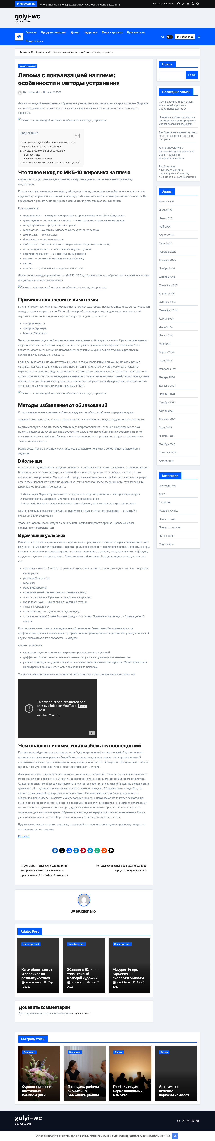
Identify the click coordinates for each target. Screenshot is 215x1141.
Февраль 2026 (167, 251)
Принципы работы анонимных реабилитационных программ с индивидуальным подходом (177, 120)
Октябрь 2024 (167, 302)
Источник (24, 836)
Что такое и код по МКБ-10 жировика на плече (49, 142)
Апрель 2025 (167, 293)
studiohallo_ (34, 92)
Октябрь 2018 (167, 444)
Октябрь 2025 (167, 277)
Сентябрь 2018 (168, 452)
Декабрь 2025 (167, 260)
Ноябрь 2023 (167, 394)
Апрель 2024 (167, 352)
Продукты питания (53, 32)
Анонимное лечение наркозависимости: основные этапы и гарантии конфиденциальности (176, 153)
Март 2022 (165, 427)
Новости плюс (167, 519)
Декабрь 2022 (167, 419)
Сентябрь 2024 (168, 310)
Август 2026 (166, 201)
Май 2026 (165, 226)
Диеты (75, 32)
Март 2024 (165, 360)
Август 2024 (166, 318)
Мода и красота (112, 32)
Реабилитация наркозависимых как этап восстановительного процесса (178, 136)
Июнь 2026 (166, 218)
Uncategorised (28, 65)
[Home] (19, 36)
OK (175, 1136)
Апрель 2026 (167, 235)
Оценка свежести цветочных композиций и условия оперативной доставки (176, 105)
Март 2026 (165, 243)
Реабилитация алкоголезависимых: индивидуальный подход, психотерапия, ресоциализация (178, 172)
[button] (199, 36)
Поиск (167, 64)
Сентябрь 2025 (168, 285)
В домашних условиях (40, 158)
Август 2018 (166, 461)
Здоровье (90, 32)
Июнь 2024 (166, 335)
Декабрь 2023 (167, 385)
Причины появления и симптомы (41, 146)
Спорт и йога (34, 41)
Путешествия (136, 32)
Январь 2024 (167, 377)
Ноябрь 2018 (166, 436)
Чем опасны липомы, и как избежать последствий (51, 162)
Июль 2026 (166, 210)
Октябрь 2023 (167, 402)
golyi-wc (27, 16)
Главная (31, 32)
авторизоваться (80, 1013)
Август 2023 (166, 410)
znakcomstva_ (34, 982)
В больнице (33, 154)
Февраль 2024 (167, 369)
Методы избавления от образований (43, 150)
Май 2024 (165, 343)
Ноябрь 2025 (167, 268)
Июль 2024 (166, 327)
